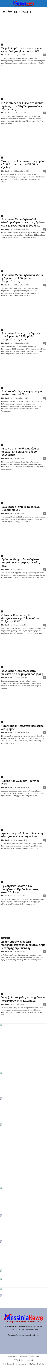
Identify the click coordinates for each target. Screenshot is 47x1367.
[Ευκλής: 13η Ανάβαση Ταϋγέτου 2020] (23, 763)
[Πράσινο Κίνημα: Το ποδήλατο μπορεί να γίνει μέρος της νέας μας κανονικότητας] (23, 542)
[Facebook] (10, 1340)
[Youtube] (36, 1340)
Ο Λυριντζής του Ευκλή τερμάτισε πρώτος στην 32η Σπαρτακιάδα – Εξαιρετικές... (22, 106)
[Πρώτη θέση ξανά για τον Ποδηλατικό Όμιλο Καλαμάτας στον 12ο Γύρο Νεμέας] (23, 868)
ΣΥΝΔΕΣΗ (23, 1357)
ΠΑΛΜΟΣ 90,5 (18, 1360)
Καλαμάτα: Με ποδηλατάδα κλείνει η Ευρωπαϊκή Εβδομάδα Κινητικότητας (23, 278)
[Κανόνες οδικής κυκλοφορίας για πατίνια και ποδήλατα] (23, 374)
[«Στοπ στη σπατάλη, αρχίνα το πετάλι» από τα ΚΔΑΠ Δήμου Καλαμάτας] (23, 431)
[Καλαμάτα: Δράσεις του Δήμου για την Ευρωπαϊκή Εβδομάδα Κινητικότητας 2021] (23, 316)
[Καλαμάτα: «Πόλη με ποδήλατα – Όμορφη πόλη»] (23, 489)
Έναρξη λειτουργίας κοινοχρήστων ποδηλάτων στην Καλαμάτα (23, 999)
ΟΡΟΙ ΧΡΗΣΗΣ (12, 1357)
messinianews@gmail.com (29, 1335)
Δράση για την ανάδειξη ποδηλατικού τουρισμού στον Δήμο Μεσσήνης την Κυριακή (23, 945)
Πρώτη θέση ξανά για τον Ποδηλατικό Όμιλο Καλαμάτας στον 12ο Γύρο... (20, 889)
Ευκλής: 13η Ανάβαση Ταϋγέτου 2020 (20, 782)
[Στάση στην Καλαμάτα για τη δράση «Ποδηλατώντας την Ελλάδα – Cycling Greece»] (23, 144)
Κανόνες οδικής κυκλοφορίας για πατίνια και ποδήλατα (21, 393)
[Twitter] (31, 1340)
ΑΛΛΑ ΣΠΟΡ (6, 938)
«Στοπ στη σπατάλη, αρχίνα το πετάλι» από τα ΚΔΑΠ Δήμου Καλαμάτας (20, 452)
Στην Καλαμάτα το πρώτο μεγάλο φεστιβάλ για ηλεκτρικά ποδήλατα (22, 49)
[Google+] (21, 1340)
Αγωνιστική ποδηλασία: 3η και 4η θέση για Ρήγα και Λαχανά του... (22, 835)
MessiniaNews (6, 55)
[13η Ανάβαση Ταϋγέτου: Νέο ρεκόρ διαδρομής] (23, 708)
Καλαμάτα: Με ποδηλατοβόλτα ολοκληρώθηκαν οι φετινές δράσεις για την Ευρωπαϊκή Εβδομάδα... (23, 222)
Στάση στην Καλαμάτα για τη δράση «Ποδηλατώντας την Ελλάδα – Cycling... (23, 164)
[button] (43, 3)
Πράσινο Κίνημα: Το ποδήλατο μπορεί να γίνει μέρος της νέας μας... (20, 562)
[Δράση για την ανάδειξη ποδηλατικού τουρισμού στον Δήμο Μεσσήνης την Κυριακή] (23, 924)
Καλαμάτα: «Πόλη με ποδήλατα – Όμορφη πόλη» (21, 508)
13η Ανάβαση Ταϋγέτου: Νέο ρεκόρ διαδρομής (22, 727)
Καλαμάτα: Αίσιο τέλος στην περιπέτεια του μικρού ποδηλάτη (22, 672)
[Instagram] (26, 1340)
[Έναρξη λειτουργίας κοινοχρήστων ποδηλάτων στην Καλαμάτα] (23, 980)
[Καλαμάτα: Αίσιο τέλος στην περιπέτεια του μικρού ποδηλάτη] (23, 653)
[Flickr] (15, 1340)
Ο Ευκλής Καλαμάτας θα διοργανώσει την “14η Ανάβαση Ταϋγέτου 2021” (20, 618)
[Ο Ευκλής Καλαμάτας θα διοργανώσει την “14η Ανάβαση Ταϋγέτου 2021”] (23, 598)
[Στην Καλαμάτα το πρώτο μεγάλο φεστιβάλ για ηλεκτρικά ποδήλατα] (23, 31)
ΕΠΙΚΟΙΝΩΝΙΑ (34, 1357)
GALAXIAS (29, 1360)
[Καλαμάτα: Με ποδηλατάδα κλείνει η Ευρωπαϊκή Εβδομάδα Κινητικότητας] (23, 257)
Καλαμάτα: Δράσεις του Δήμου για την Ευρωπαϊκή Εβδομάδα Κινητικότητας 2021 (22, 336)
